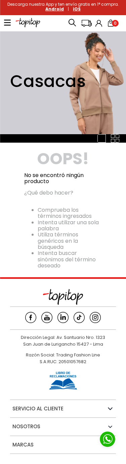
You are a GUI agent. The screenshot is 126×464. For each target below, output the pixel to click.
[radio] (101, 138)
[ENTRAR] (99, 23)
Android (54, 9)
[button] (72, 23)
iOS (77, 9)
